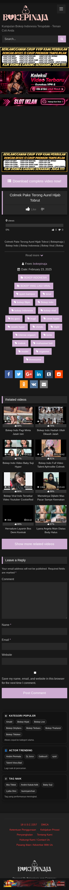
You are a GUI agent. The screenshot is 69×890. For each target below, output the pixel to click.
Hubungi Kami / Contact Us (34, 839)
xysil (54, 756)
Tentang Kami (44, 834)
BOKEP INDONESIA (35, 277)
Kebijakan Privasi (49, 829)
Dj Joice (30, 756)
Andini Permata (13, 756)
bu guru (15, 318)
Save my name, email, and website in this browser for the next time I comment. (33, 680)
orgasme (44, 351)
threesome (35, 359)
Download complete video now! (36, 181)
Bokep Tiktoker (13, 734)
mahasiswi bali (44, 343)
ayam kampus (27, 294)
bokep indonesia (24, 310)
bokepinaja (40, 263)
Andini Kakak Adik (29, 785)
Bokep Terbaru (33, 728)
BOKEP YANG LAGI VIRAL (35, 285)
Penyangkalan (25, 834)
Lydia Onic (11, 791)
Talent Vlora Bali (14, 763)
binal (48, 294)
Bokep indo (47, 302)
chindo (39, 326)
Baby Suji (47, 785)
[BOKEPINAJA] (28, 14)
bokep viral (50, 310)
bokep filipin (23, 302)
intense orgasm (27, 334)
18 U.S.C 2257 (29, 824)
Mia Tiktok (11, 785)
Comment (8, 579)
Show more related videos (34, 544)
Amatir (9, 722)
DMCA (44, 824)
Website (7, 654)
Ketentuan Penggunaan (23, 829)
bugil (33, 318)
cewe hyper (53, 318)
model (24, 351)
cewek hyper (18, 326)
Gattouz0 (43, 756)
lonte (49, 334)
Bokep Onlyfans (13, 728)
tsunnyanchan (28, 791)
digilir (57, 326)
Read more (32, 255)
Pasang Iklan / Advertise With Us (34, 844)
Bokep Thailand (53, 728)
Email (6, 639)
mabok (21, 343)
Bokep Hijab (23, 722)
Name (6, 624)
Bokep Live (39, 722)
